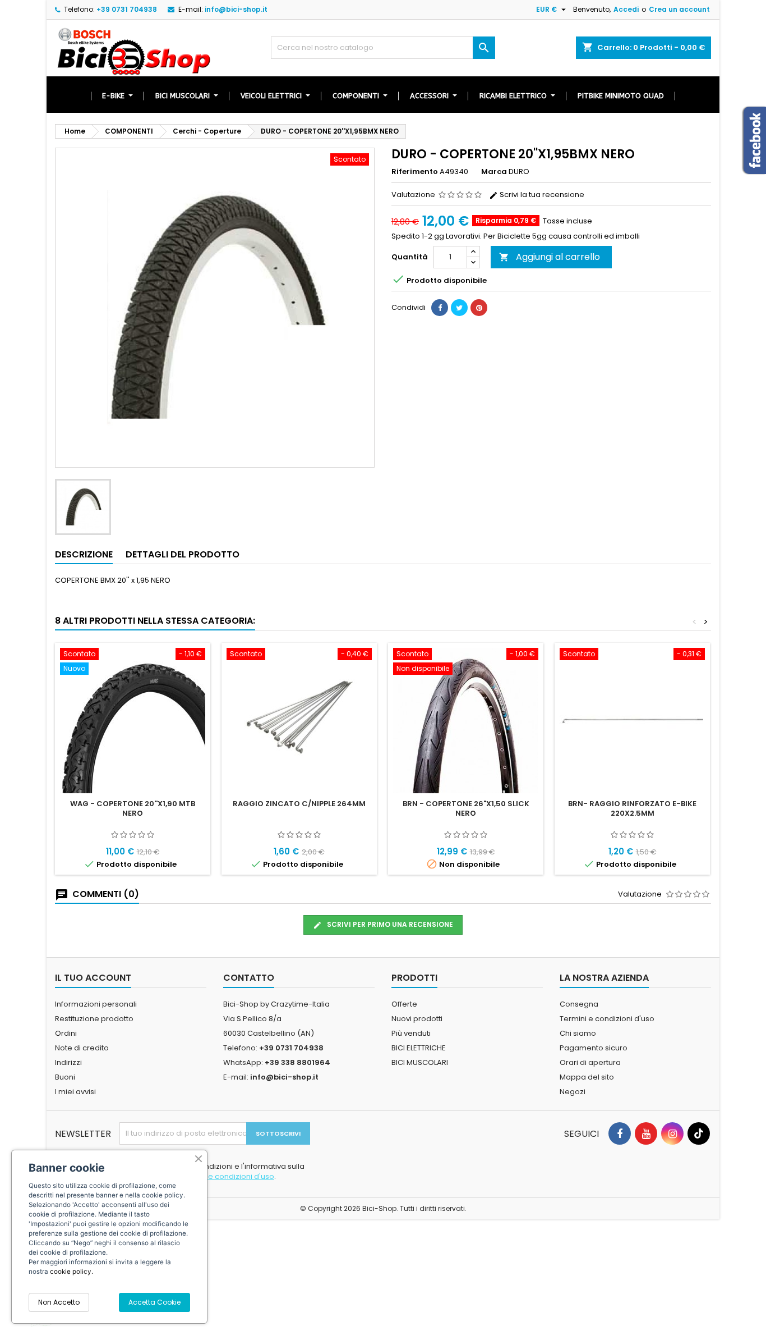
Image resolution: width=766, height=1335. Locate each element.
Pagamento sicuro (593, 1048)
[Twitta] (459, 307)
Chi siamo (578, 1033)
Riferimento (414, 172)
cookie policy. (71, 1271)
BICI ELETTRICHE (418, 1048)
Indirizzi (68, 1062)
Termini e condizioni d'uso (607, 1018)
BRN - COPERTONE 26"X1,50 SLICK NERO (466, 808)
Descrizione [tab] (84, 554)
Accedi (626, 9)
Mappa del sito (587, 1077)
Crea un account (679, 9)
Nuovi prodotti (416, 1018)
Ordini (66, 1033)
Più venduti (411, 1033)
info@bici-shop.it (236, 9)
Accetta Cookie (154, 1302)
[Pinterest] (478, 307)
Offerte (404, 1004)
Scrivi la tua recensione (541, 194)
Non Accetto (59, 1302)
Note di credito (82, 1048)
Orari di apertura (590, 1062)
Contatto (248, 977)
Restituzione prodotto (94, 1018)
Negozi (572, 1091)
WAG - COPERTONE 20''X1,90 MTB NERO (132, 808)
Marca (494, 172)
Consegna (579, 1004)
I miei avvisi (75, 1091)
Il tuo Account (93, 977)
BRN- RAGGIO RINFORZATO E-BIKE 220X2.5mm (632, 808)
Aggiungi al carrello (549, 256)
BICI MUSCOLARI (419, 1062)
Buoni (65, 1077)
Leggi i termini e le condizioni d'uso (211, 1176)
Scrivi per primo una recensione (389, 924)
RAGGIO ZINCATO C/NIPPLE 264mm (299, 803)
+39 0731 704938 (126, 9)
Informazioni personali (96, 1004)
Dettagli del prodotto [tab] (182, 554)
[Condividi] (439, 307)
